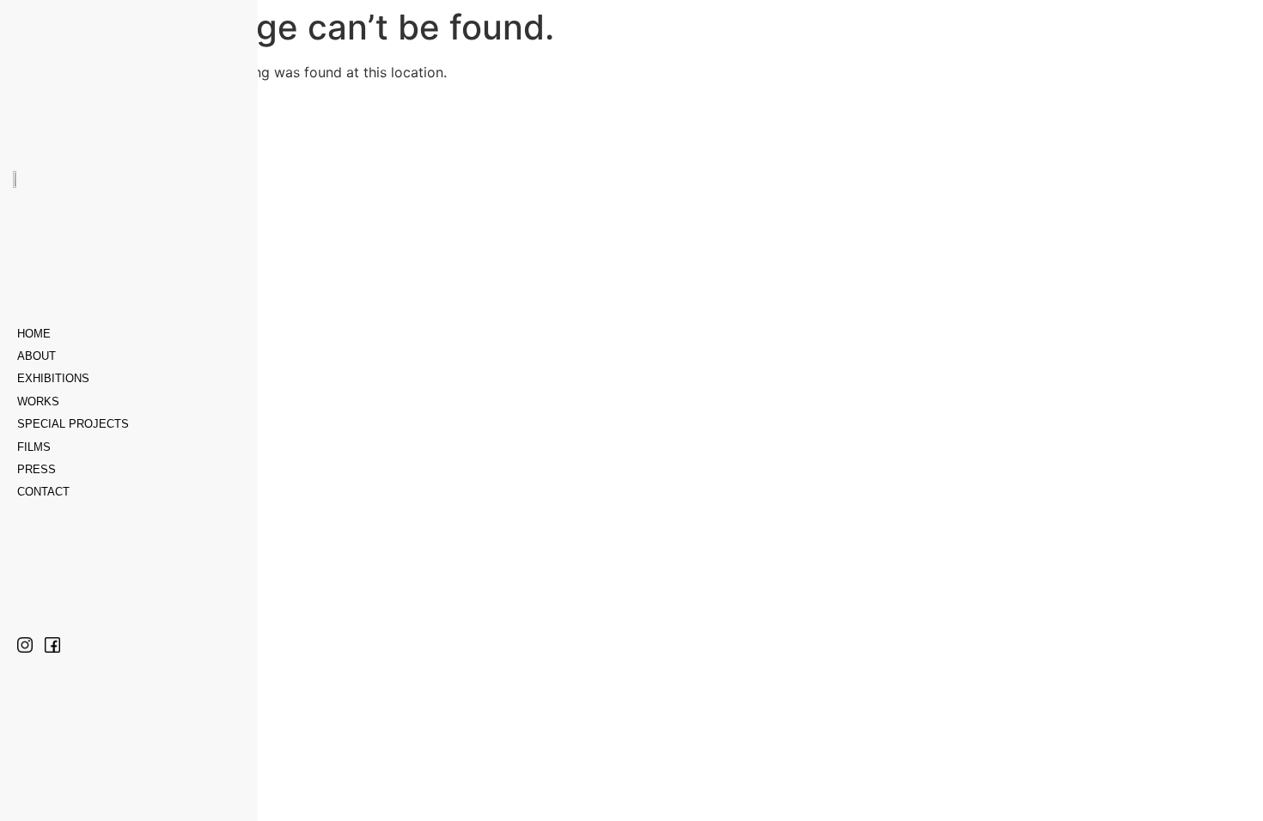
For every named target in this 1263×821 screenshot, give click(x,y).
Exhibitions (53, 378)
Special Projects (73, 423)
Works (38, 401)
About (36, 356)
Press (36, 469)
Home (34, 333)
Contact (43, 491)
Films (34, 447)
